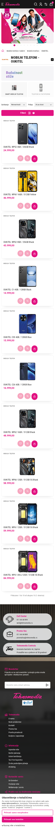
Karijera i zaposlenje (16, 736)
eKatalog (12, 767)
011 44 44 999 (22, 620)
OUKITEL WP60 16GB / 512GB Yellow (19, 194)
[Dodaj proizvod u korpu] (35, 158)
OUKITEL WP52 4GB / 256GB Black (18, 147)
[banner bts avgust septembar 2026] (27, 25)
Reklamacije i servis (16, 787)
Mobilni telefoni (33, 51)
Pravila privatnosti (15, 732)
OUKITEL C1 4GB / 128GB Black (17, 289)
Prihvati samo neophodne (16, 812)
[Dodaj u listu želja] (20, 158)
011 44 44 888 (22, 634)
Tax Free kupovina (15, 760)
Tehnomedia (12, 4)
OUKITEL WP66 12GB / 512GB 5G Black (20, 479)
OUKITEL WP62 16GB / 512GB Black (19, 432)
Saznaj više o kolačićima (14, 825)
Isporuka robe (14, 749)
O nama (11, 719)
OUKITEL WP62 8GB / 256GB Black (18, 242)
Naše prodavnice (15, 722)
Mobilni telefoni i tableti (16, 51)
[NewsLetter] (47, 685)
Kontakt (11, 725)
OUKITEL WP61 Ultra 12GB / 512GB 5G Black (23, 575)
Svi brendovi (13, 780)
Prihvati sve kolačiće (13, 819)
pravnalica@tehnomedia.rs (27, 638)
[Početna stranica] (2, 50)
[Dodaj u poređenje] (27, 158)
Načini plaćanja (14, 753)
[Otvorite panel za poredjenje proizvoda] (46, 4)
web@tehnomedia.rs (25, 623)
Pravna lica (13, 729)
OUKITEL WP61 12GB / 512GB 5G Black (20, 527)
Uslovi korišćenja (15, 756)
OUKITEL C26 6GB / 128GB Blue (17, 384)
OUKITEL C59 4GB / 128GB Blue (17, 337)
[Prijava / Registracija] (41, 4)
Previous (6, 24)
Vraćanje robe (14, 784)
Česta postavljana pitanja (18, 763)
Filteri (27, 113)
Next (49, 24)
